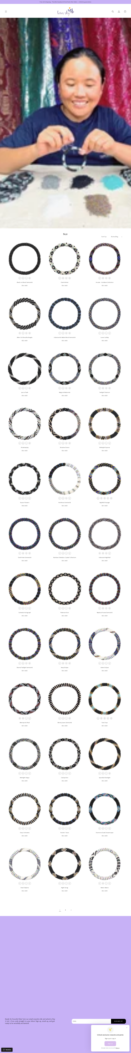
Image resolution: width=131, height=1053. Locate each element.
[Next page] (71, 910)
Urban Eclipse (105, 667)
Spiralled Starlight (104, 777)
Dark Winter (64, 282)
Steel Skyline (25, 887)
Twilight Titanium (104, 392)
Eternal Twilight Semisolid (25, 667)
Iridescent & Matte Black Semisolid (64, 337)
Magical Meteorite (64, 392)
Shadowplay (24, 447)
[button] (6, 12)
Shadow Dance (64, 447)
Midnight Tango (24, 777)
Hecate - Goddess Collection (104, 282)
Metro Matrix (105, 887)
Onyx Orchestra (24, 832)
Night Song (64, 887)
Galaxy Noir (64, 777)
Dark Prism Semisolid (24, 557)
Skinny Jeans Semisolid (65, 722)
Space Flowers (24, 502)
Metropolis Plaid (25, 722)
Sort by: (104, 237)
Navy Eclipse (64, 667)
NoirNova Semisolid (65, 502)
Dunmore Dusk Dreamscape (104, 832)
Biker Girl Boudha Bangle (24, 337)
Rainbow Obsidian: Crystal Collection (64, 557)
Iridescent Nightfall (105, 557)
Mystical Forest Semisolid (104, 612)
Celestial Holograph (25, 612)
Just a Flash (24, 392)
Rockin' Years (64, 832)
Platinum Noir (64, 612)
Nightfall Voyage (105, 502)
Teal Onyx (105, 722)
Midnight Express (104, 447)
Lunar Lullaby (105, 337)
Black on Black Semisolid (25, 282)
